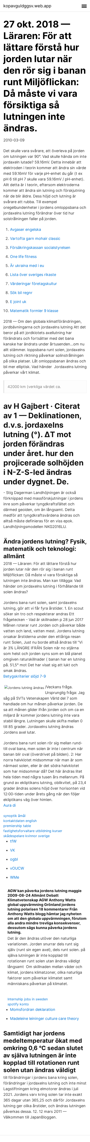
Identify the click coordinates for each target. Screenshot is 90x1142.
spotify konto (18, 1004)
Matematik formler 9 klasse (34, 310)
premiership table (17, 826)
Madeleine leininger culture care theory (44, 1018)
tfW (13, 841)
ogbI (14, 859)
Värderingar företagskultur (33, 283)
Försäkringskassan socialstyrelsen (40, 247)
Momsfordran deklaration (32, 1009)
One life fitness (23, 256)
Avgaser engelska (25, 229)
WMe (14, 877)
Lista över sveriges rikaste (33, 274)
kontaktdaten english (20, 821)
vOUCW (17, 868)
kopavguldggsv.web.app (27, 6)
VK (12, 850)
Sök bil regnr (21, 292)
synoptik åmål (14, 816)
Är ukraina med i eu (27, 265)
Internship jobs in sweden (28, 999)
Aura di (9, 805)
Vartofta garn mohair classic (35, 238)
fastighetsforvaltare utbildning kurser (32, 831)
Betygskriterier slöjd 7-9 (24, 676)
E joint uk (18, 301)
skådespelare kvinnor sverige (26, 836)
